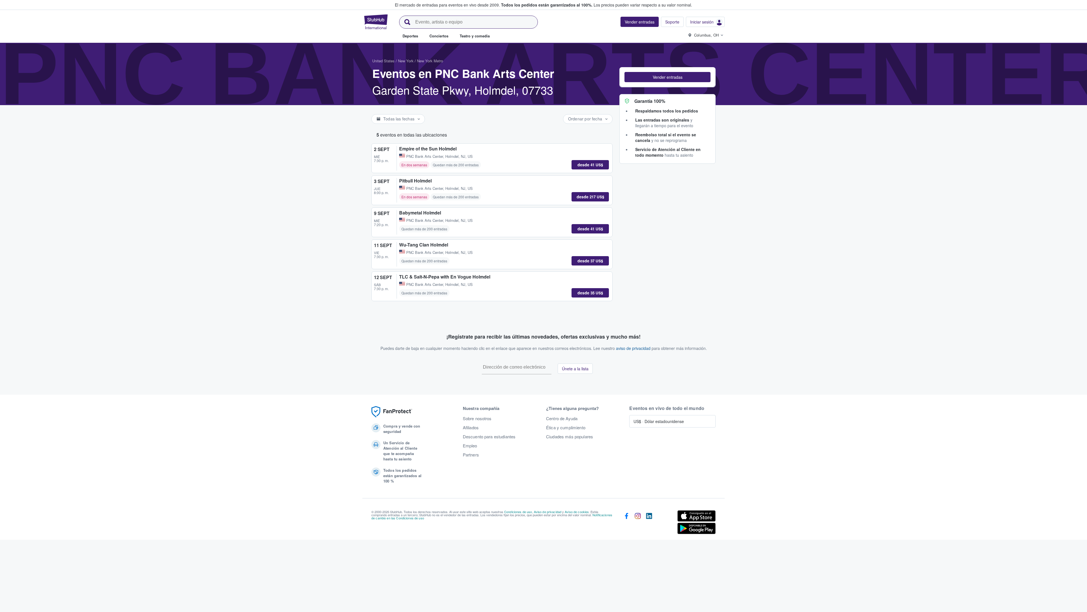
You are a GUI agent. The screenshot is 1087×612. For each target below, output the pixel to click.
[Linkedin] (649, 523)
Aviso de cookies (577, 511)
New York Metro (430, 60)
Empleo (470, 445)
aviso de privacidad (633, 348)
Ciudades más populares (569, 436)
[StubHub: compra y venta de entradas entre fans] (376, 22)
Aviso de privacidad (548, 511)
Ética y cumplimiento (565, 427)
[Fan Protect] (391, 412)
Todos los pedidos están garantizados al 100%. (546, 5)
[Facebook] (626, 523)
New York (406, 60)
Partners (471, 454)
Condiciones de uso (518, 511)
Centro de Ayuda (561, 418)
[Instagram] (637, 523)
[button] (667, 77)
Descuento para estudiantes (489, 436)
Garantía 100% (649, 101)
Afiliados (471, 427)
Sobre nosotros (477, 418)
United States (383, 60)
